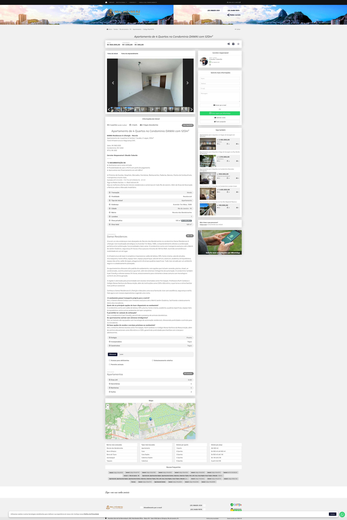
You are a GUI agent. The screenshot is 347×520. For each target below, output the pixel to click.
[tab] (112, 53)
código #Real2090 (208, 482)
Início (110, 29)
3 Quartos (179, 454)
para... (148, 479)
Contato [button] (132, 2)
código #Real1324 (181, 472)
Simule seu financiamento (148, 2)
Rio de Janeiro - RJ (125, 29)
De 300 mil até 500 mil (218, 451)
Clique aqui (203, 225)
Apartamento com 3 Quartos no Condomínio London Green (218, 186)
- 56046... (182, 476)
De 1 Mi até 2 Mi (216, 458)
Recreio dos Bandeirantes (115, 448)
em (131, 476)
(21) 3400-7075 (233, 10)
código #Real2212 (165, 472)
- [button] (107, 408)
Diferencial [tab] (112, 354)
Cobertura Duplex (147, 458)
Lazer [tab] (121, 354)
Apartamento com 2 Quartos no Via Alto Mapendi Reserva (218, 202)
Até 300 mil (214, 448)
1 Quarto (179, 448)
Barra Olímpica (111, 451)
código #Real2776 (132, 472)
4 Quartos (179, 458)
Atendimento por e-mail (152, 507)
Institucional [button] (120, 2)
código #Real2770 (214, 479)
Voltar (238, 29)
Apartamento (137, 29)
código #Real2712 (213, 472)
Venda (116, 29)
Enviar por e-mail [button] (220, 105)
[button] (113, 83)
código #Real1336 (148, 472)
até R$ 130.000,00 (230, 472)
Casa (143, 451)
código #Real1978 (116, 472)
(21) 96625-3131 (214, 10)
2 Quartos (179, 451)
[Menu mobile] (106, 2)
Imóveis (111, 2)
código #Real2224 (175, 482)
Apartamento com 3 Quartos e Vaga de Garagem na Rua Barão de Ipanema (220, 153)
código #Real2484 (192, 482)
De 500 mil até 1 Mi (217, 454)
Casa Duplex (145, 454)
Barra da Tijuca (111, 454)
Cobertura (145, 461)
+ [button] (107, 405)
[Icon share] (216, 492)
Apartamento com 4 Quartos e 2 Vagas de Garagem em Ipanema (217, 136)
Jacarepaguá (111, 458)
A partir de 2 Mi (216, 461)
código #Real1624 (197, 479)
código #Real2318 (197, 472)
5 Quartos (179, 461)
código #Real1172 (145, 482)
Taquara (109, 461)
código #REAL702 (230, 479)
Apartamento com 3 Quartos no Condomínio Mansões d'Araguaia (217, 170)
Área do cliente (233, 2)
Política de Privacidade (91, 514)
